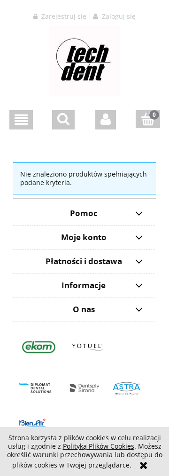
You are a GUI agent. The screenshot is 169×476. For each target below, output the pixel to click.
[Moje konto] (105, 119)
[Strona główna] (84, 60)
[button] (21, 119)
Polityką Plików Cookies (98, 446)
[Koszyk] (148, 119)
